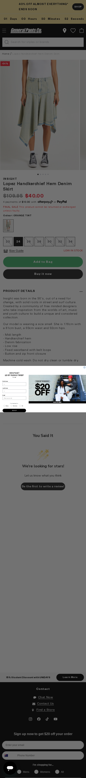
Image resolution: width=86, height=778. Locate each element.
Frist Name (5, 381)
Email (4, 395)
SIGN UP (14, 410)
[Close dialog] (84, 367)
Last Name (5, 388)
